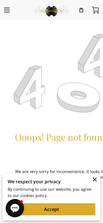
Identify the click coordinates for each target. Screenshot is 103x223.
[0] (95, 10)
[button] (15, 208)
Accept (51, 209)
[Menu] (7, 10)
